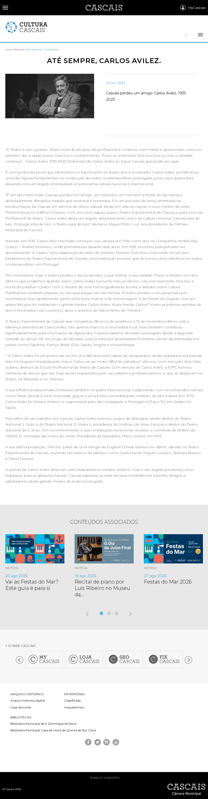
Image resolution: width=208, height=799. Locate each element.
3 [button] (117, 613)
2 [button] (109, 613)
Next (130, 614)
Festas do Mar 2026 (168, 582)
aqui (174, 161)
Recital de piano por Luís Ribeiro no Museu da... (102, 588)
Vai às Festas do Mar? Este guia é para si (32, 585)
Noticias (19, 49)
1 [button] (102, 613)
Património (74, 694)
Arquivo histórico (27, 694)
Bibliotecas (20, 717)
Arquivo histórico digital (27, 700)
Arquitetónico (74, 707)
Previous (87, 614)
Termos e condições (105, 777)
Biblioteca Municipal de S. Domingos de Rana (43, 723)
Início (8, 49)
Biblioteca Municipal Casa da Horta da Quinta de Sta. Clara (53, 730)
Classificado (72, 700)
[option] (40, 563)
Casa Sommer (20, 707)
